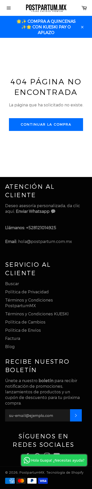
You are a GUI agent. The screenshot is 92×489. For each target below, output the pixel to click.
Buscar (12, 283)
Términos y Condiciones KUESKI (37, 313)
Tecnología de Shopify (64, 472)
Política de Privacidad (27, 291)
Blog (10, 346)
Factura (12, 338)
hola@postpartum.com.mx (45, 241)
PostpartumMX (31, 472)
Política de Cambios (25, 321)
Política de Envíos (23, 330)
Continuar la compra (46, 124)
